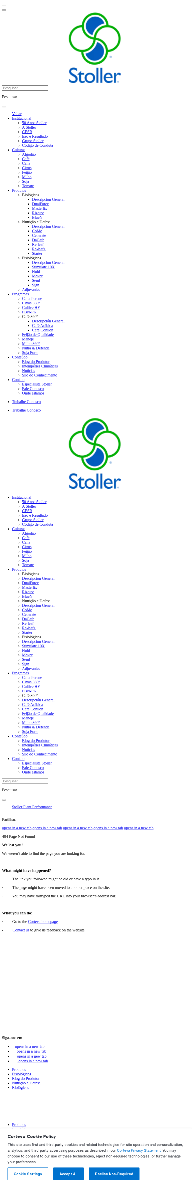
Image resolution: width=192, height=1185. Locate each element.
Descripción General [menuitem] (48, 199)
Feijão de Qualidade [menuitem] (38, 334)
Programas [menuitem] (20, 294)
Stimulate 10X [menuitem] (43, 267)
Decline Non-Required (114, 1174)
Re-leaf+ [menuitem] (39, 249)
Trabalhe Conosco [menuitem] (26, 402)
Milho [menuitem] (27, 177)
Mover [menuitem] (37, 276)
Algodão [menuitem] (29, 154)
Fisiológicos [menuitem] (31, 258)
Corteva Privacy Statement (139, 1150)
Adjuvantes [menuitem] (31, 289)
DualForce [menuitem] (40, 204)
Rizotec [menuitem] (38, 213)
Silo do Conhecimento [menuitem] (39, 375)
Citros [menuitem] (27, 168)
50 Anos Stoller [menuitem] (34, 123)
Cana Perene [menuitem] (32, 298)
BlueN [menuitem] (37, 217)
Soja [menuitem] (25, 181)
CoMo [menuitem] (37, 231)
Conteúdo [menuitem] (20, 357)
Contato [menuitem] (18, 379)
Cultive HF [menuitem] (31, 307)
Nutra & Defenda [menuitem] (36, 348)
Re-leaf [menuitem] (38, 244)
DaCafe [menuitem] (38, 240)
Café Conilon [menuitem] (42, 330)
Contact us (20, 930)
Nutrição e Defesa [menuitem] (36, 222)
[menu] (4, 5)
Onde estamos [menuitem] (33, 393)
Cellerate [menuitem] (39, 235)
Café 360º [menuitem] (30, 316)
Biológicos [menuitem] (30, 195)
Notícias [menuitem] (28, 370)
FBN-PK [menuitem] (29, 312)
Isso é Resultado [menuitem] (35, 136)
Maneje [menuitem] (28, 339)
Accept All (69, 1174)
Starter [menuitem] (37, 253)
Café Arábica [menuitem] (42, 325)
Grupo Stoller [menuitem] (33, 141)
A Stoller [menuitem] (29, 127)
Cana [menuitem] (26, 163)
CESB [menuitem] (27, 132)
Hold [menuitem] (36, 271)
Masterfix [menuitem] (39, 208)
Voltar (17, 114)
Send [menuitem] (36, 280)
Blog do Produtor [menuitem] (36, 361)
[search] (4, 106)
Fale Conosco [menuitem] (33, 388)
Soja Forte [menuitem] (30, 352)
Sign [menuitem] (35, 285)
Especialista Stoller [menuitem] (37, 384)
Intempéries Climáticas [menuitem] (40, 366)
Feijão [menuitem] (27, 172)
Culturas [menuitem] (18, 150)
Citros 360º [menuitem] (31, 303)
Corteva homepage (43, 921)
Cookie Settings (28, 1174)
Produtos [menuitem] (19, 190)
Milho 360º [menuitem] (31, 343)
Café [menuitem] (26, 159)
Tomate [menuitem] (28, 186)
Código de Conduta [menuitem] (37, 145)
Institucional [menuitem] (21, 118)
